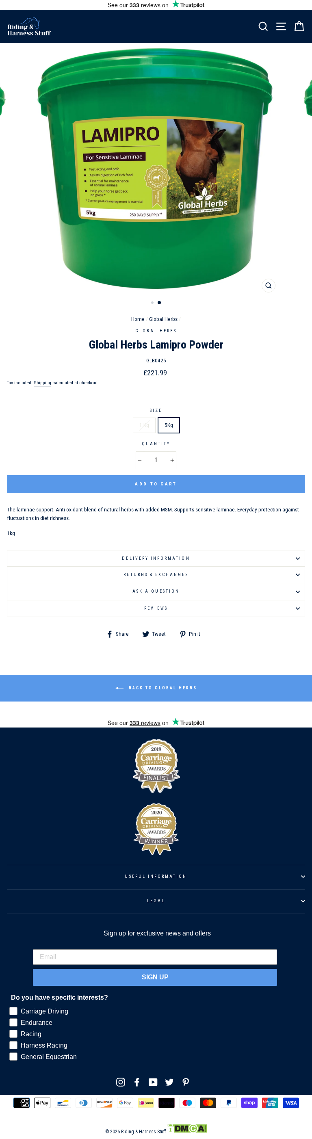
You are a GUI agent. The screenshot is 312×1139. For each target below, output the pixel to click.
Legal (156, 901)
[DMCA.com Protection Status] (187, 1132)
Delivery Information (156, 558)
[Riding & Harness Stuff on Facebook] (136, 1082)
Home (138, 319)
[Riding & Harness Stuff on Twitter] (169, 1082)
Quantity (156, 444)
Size (156, 410)
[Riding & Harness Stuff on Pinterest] (185, 1082)
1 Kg (144, 425)
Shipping (42, 382)
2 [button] (160, 303)
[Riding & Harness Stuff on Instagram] (120, 1082)
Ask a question (156, 591)
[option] (156, 170)
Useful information (156, 876)
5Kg (169, 425)
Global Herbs (163, 319)
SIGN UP (155, 977)
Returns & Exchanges (156, 574)
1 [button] (153, 303)
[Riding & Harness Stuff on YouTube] (153, 1082)
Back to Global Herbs (162, 688)
